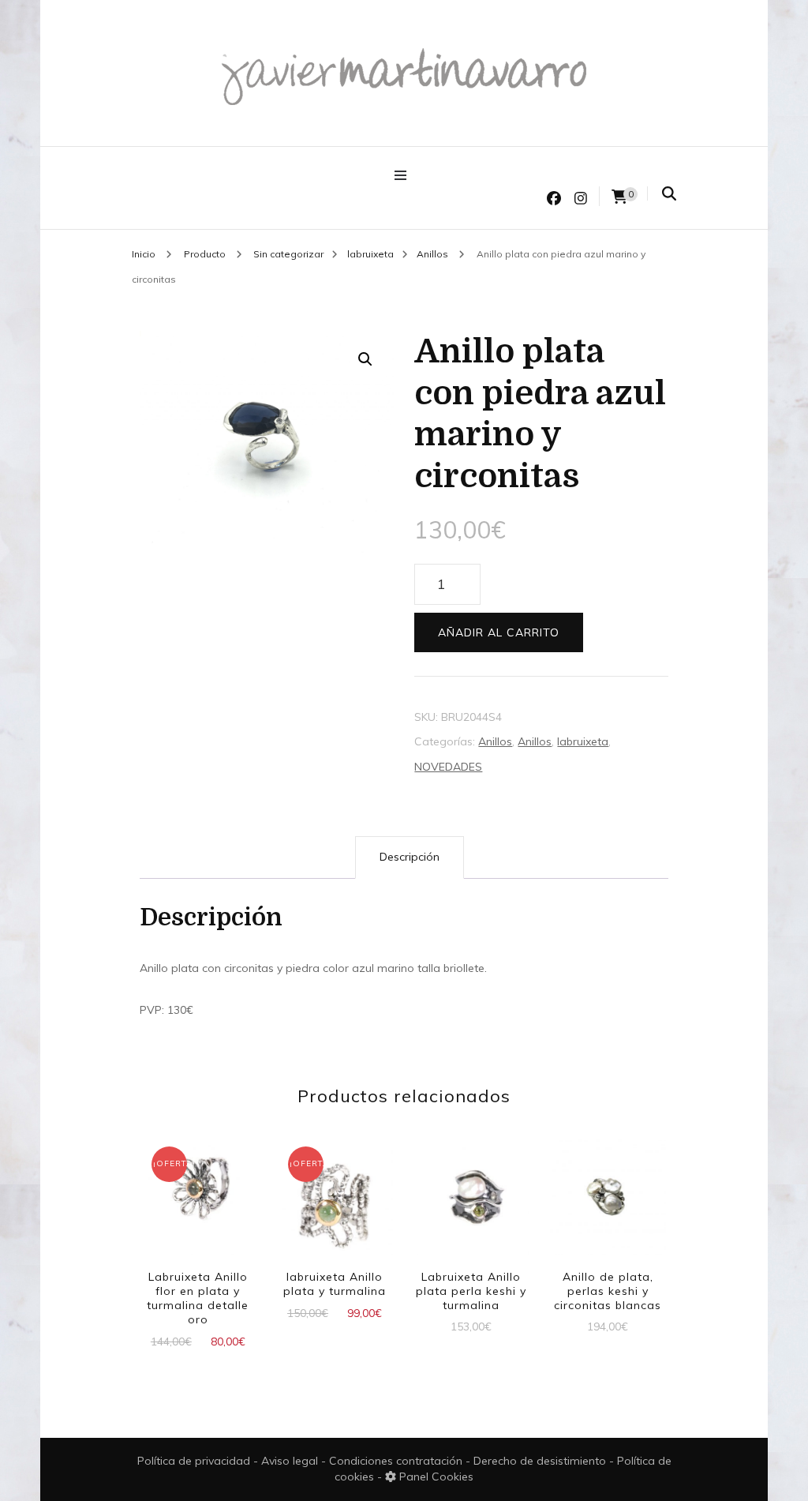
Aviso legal (291, 1461)
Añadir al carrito (498, 632)
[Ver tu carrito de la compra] (619, 197)
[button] (365, 359)
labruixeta (582, 741)
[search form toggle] (669, 193)
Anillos (495, 741)
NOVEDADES (448, 767)
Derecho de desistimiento (541, 1461)
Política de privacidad (193, 1461)
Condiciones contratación (397, 1461)
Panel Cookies (434, 1476)
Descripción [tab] (410, 857)
